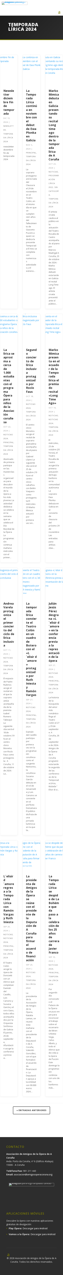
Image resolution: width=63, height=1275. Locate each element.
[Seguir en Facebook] (36, 5)
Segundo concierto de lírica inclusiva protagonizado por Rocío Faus (31, 371)
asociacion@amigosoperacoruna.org (33, 1174)
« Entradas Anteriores (31, 1110)
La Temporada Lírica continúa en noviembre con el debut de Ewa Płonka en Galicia (31, 115)
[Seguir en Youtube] (56, 5)
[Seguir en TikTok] (44, 1202)
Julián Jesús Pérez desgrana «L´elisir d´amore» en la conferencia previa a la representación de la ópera (54, 632)
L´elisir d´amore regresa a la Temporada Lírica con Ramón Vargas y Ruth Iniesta (8, 899)
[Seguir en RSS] (53, 1202)
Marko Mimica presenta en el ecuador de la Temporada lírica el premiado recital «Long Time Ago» (54, 376)
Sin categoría (54, 191)
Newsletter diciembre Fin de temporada (8, 102)
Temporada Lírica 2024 (8, 138)
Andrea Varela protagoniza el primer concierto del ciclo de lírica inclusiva (8, 624)
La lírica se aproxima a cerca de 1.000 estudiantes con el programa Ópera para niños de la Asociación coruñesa (8, 386)
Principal (31, 152)
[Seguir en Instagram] (43, 5)
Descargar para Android (35, 1228)
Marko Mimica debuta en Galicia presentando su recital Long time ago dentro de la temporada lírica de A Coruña (54, 125)
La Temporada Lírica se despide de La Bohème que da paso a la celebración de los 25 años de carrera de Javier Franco (54, 914)
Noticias (53, 171)
